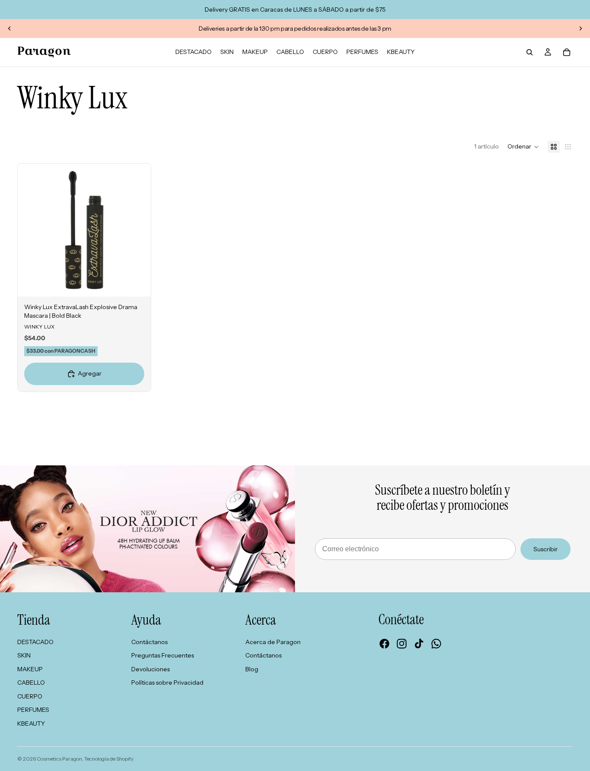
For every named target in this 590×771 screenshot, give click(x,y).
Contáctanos (149, 642)
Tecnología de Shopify (108, 758)
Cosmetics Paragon (59, 758)
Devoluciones (150, 669)
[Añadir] (137, 283)
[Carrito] (566, 52)
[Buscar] (529, 52)
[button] (523, 146)
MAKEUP (30, 669)
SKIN (24, 655)
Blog (251, 669)
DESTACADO (35, 642)
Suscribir (545, 549)
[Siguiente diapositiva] (580, 28)
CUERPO (29, 696)
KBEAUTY (31, 723)
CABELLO (31, 682)
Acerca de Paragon (273, 642)
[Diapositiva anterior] (9, 28)
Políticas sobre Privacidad (167, 682)
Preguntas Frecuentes (162, 655)
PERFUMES (33, 710)
